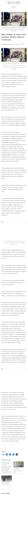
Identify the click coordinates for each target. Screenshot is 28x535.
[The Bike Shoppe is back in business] (6, 478)
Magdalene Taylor (7, 44)
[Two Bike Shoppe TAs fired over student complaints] (7, 467)
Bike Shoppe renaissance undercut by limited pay (18, 470)
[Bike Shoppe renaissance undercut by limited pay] (18, 464)
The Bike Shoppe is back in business (6, 483)
